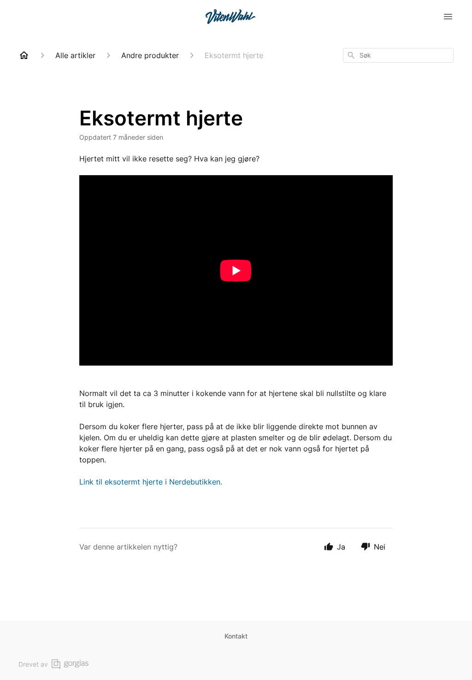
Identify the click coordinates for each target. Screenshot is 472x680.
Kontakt (236, 636)
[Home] (24, 55)
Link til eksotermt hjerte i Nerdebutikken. (150, 481)
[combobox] (398, 55)
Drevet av (33, 664)
